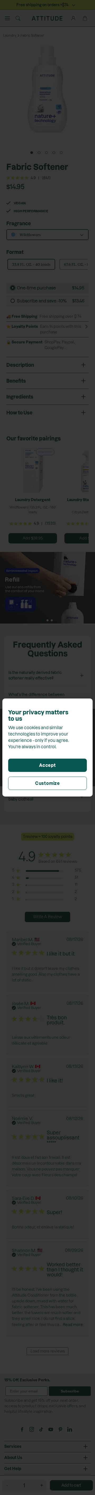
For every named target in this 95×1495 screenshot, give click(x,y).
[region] (47, 747)
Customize (47, 783)
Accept (47, 765)
